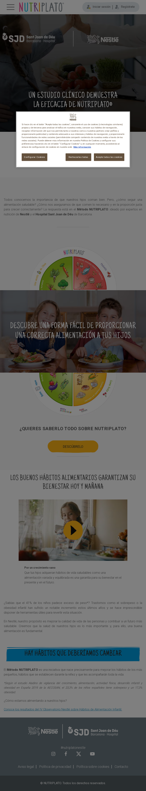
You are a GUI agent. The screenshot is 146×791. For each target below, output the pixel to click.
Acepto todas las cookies (109, 157)
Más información (82, 147)
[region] (73, 139)
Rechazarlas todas (78, 157)
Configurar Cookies (34, 157)
